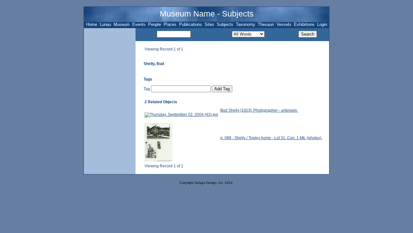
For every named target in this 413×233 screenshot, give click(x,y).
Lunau (105, 24)
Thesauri (266, 24)
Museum (122, 24)
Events (139, 24)
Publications (190, 24)
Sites (209, 24)
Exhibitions (304, 24)
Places (170, 24)
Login (322, 24)
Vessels (284, 24)
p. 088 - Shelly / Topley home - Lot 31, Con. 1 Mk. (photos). (271, 138)
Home (91, 24)
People (154, 24)
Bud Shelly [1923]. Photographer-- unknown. (259, 110)
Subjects (225, 24)
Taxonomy (245, 24)
